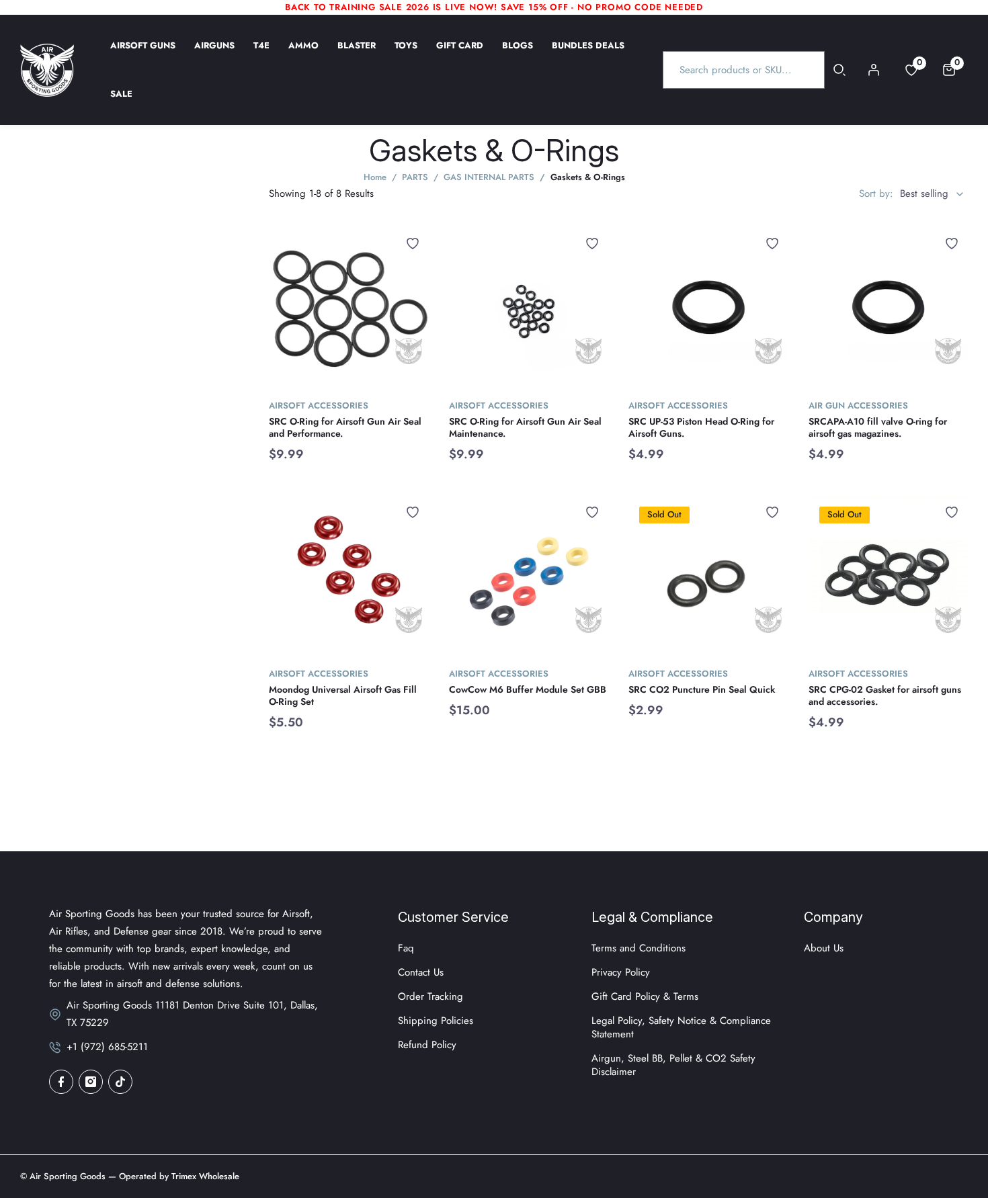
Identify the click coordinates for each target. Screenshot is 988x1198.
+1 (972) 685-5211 (107, 1046)
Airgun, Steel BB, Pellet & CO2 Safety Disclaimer (673, 1065)
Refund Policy (427, 1044)
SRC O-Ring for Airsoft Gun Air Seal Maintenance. (525, 427)
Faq (406, 948)
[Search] (840, 70)
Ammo (303, 54)
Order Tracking (430, 996)
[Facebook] (61, 1082)
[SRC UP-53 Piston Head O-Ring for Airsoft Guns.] (708, 307)
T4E (261, 54)
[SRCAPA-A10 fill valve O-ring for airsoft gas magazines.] (889, 307)
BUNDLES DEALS (588, 54)
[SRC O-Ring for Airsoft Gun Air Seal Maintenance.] (529, 307)
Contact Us (421, 972)
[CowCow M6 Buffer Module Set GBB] (529, 576)
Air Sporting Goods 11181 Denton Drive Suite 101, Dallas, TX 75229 (192, 1014)
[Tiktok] (120, 1082)
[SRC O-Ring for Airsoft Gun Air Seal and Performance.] (349, 307)
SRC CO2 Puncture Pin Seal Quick (701, 689)
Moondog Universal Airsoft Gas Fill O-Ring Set (343, 695)
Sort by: (876, 193)
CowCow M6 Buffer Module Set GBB (527, 689)
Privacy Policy (620, 972)
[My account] (874, 70)
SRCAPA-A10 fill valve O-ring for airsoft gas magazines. (878, 427)
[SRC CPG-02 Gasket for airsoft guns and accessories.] (889, 576)
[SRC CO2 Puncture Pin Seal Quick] (708, 576)
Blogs (517, 54)
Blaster (356, 54)
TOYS (406, 54)
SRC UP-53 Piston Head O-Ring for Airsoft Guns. (701, 427)
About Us (823, 948)
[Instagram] (91, 1082)
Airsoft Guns (142, 54)
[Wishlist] (412, 243)
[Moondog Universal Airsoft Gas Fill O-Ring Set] (349, 576)
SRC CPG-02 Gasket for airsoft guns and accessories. (885, 695)
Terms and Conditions (638, 948)
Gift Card (459, 54)
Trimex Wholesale (204, 1176)
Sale (121, 102)
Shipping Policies (435, 1020)
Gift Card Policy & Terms (644, 996)
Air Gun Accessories (858, 405)
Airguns (214, 54)
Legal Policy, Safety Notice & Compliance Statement (681, 1027)
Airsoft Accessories (318, 405)
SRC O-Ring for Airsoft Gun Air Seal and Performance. (345, 427)
